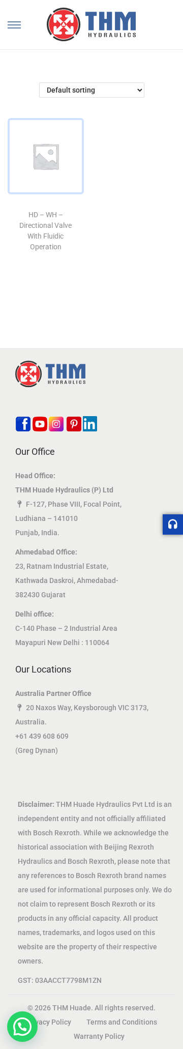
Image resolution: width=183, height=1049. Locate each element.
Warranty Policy (99, 1036)
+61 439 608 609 (42, 736)
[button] (22, 1026)
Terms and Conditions (121, 1022)
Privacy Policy (48, 1022)
